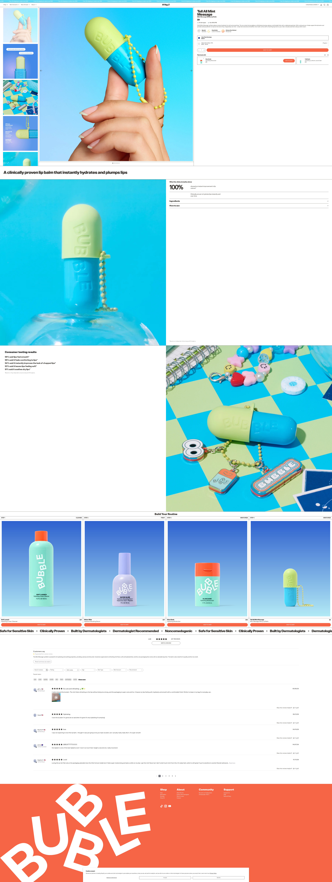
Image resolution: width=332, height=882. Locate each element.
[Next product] (328, 55)
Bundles (162, 796)
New (161, 792)
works (75, 679)
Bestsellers (163, 794)
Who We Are (180, 792)
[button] (324, 5)
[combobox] (56, 670)
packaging (68, 679)
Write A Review (166, 643)
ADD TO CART (289, 60)
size (35, 679)
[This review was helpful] (293, 708)
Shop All (162, 798)
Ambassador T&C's (204, 794)
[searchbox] (39, 670)
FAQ (225, 794)
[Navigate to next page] (175, 776)
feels (61, 679)
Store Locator (180, 796)
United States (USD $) (312, 4)
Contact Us (227, 792)
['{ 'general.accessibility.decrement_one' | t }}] (198, 50)
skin (57, 679)
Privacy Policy (213, 873)
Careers (179, 798)
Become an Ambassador (205, 792)
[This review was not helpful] (297, 708)
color (40, 679)
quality (45, 679)
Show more (82, 679)
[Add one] (204, 50)
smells (51, 679)
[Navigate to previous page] (156, 776)
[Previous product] (325, 55)
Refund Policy (227, 796)
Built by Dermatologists (183, 794)
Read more (232, 763)
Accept (165, 877)
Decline (218, 877)
